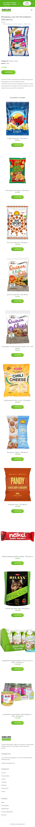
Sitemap (3, 815)
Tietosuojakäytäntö (7, 812)
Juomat (3, 773)
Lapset (3, 779)
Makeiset (11, 61)
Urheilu (3, 791)
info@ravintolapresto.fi (8, 763)
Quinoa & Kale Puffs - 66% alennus (17, 294)
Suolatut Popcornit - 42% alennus (17, 138)
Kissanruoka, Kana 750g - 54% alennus (18, 608)
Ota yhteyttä (5, 805)
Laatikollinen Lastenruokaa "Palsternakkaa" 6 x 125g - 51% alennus (17, 715)
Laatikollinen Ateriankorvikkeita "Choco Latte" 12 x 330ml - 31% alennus (17, 661)
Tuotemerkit (4, 788)
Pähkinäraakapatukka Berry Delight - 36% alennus (17, 556)
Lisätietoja (8, 72)
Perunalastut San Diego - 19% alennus (17, 190)
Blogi (2, 802)
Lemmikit (4, 782)
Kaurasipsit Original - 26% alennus (17, 452)
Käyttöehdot (5, 808)
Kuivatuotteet (5, 776)
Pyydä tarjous (27, 3)
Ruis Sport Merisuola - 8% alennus (17, 242)
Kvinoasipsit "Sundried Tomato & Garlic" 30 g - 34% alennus (17, 347)
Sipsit (16, 61)
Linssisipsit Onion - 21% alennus (17, 504)
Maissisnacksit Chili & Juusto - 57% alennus (17, 400)
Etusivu (3, 22)
